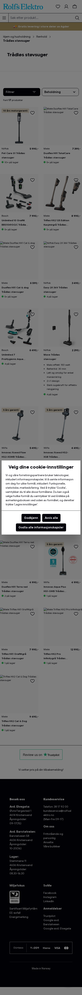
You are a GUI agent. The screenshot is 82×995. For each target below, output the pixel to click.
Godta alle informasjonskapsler (41, 527)
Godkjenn (31, 518)
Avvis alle (51, 518)
